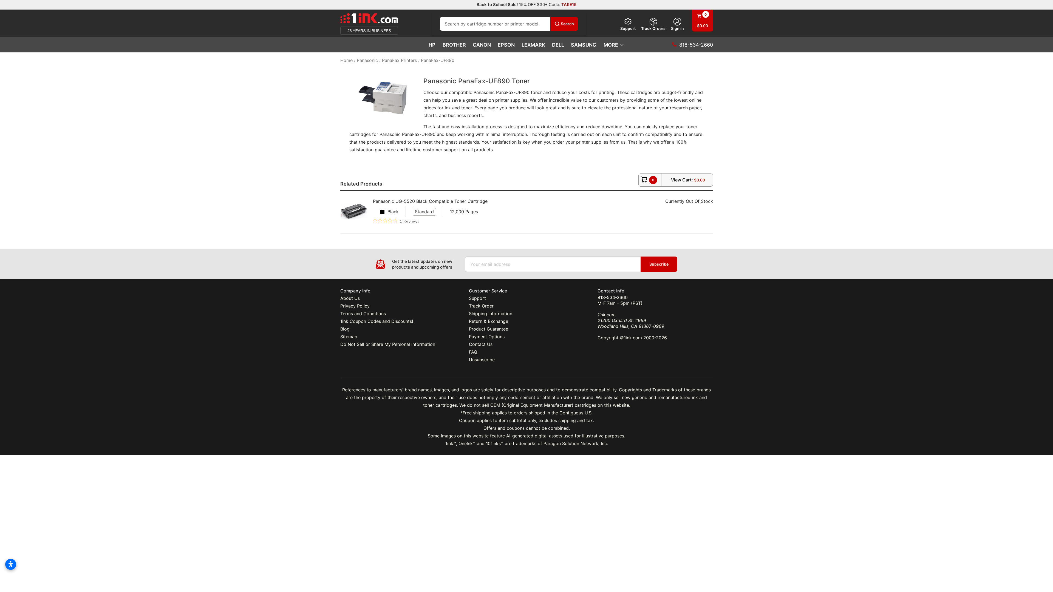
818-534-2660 (613, 297)
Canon (482, 45)
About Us (350, 298)
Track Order (481, 306)
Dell (558, 45)
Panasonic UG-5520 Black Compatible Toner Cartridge (430, 201)
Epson (506, 45)
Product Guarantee (488, 329)
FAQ (473, 352)
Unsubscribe (482, 359)
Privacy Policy (355, 306)
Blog (345, 329)
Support (628, 28)
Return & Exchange (488, 321)
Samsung (583, 45)
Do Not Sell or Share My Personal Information (387, 344)
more (611, 45)
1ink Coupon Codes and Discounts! (376, 321)
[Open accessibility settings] (10, 564)
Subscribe (659, 264)
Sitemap (348, 336)
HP (432, 45)
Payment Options (487, 336)
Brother (454, 45)
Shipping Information (490, 313)
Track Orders (653, 28)
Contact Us (480, 344)
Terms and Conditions (363, 313)
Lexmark (533, 45)
